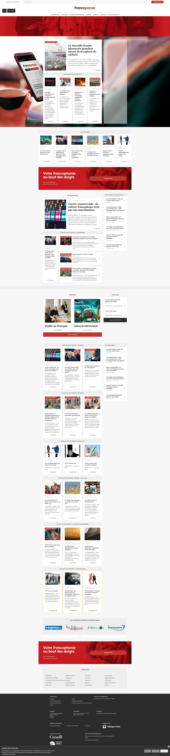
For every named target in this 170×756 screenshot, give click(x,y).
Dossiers (103, 14)
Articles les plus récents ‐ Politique (72, 345)
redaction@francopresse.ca (110, 713)
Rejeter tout (147, 751)
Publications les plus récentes (72, 74)
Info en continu (114, 14)
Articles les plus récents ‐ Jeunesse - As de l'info (72, 478)
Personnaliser (156, 751)
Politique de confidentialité (8, 754)
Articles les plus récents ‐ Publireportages (73, 568)
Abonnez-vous (157, 2)
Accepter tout (164, 751)
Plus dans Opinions (115, 320)
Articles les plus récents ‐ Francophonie (72, 232)
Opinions (115, 295)
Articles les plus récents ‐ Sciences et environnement (73, 524)
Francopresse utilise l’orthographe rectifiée (104, 698)
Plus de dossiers (72, 334)
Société (88, 14)
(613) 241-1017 (81, 713)
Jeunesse (95, 14)
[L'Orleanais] (95, 627)
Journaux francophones (77, 14)
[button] (11, 11)
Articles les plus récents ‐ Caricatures (72, 441)
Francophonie (55, 14)
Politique (64, 14)
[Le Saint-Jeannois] (116, 628)
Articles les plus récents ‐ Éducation (72, 393)
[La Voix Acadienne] (74, 628)
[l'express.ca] (53, 628)
